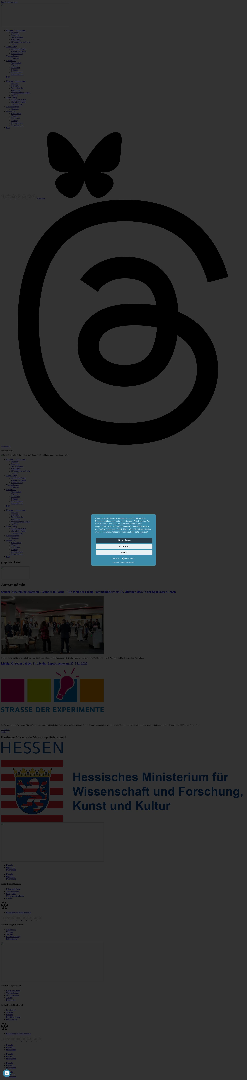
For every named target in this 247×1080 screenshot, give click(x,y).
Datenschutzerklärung (127, 562)
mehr (124, 552)
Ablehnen (124, 546)
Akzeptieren (124, 540)
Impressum (116, 562)
